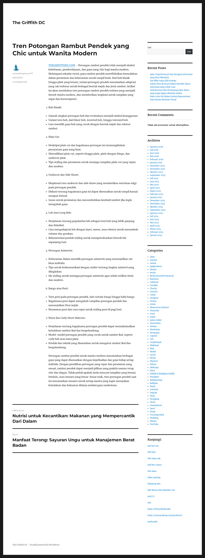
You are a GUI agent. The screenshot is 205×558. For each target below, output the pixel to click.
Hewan (153, 326)
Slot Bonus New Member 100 (161, 490)
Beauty (153, 269)
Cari (149, 47)
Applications (156, 266)
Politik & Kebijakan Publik (162, 373)
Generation (155, 323)
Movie (153, 358)
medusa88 (152, 521)
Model (153, 351)
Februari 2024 (156, 232)
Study (152, 411)
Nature (153, 364)
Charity (153, 288)
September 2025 (158, 175)
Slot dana (152, 471)
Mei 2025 (154, 184)
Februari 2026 (156, 159)
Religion (154, 383)
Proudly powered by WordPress (45, 545)
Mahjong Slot (154, 484)
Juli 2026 (154, 150)
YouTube (154, 424)
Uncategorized (19, 82)
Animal (153, 260)
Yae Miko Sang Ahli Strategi (163, 80)
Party (152, 370)
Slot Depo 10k (154, 458)
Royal (152, 386)
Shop (152, 396)
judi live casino (155, 465)
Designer (154, 298)
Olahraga (154, 367)
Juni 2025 (154, 181)
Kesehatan (155, 329)
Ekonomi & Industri (159, 307)
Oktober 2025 (156, 172)
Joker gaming (154, 477)
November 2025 (157, 169)
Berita (153, 272)
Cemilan (154, 285)
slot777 (151, 496)
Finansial (154, 310)
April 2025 (155, 188)
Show (152, 402)
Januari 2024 (156, 235)
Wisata (153, 421)
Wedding (154, 418)
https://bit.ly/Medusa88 (159, 509)
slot (149, 502)
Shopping (154, 399)
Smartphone (156, 405)
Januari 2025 (156, 197)
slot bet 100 (153, 446)
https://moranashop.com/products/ (165, 515)
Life (152, 339)
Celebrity (154, 282)
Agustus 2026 (156, 147)
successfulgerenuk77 (22, 73)
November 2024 (157, 203)
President (154, 377)
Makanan (154, 345)
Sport (152, 408)
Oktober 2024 (156, 207)
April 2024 (155, 225)
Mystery (154, 361)
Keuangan (155, 332)
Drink (152, 304)
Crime (153, 295)
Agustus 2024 (156, 213)
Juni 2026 (154, 153)
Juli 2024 (154, 216)
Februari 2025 (156, 194)
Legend (153, 336)
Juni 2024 (154, 219)
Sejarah (153, 392)
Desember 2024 (157, 200)
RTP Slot (152, 452)
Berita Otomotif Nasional (161, 276)
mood (152, 355)
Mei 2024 (154, 222)
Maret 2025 (155, 191)
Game (152, 317)
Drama (153, 301)
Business (154, 279)
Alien (152, 257)
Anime (153, 263)
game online (156, 320)
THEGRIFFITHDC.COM (61, 65)
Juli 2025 (154, 178)
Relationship (156, 380)
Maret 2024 (155, 229)
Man (152, 348)
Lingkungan (156, 342)
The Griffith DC (28, 22)
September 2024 (158, 210)
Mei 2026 (154, 156)
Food (152, 313)
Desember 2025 (157, 165)
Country (154, 291)
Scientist (154, 389)
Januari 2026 (156, 162)
